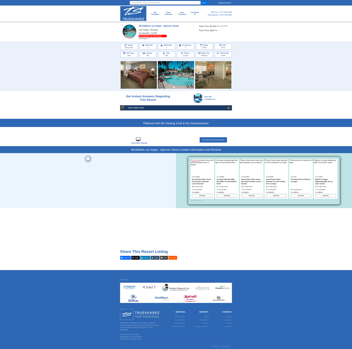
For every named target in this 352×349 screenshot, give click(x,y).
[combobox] (169, 3)
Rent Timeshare (168, 13)
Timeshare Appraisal (178, 326)
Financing (228, 323)
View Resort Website (139, 143)
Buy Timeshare (182, 13)
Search (204, 3)
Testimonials (228, 320)
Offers (206, 316)
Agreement (228, 326)
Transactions (204, 320)
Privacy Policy (214, 346)
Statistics (205, 323)
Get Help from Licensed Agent (213, 140)
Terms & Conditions (225, 346)
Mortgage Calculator (201, 326)
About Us (229, 316)
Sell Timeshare (155, 13)
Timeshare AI (195, 13)
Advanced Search (224, 3)
